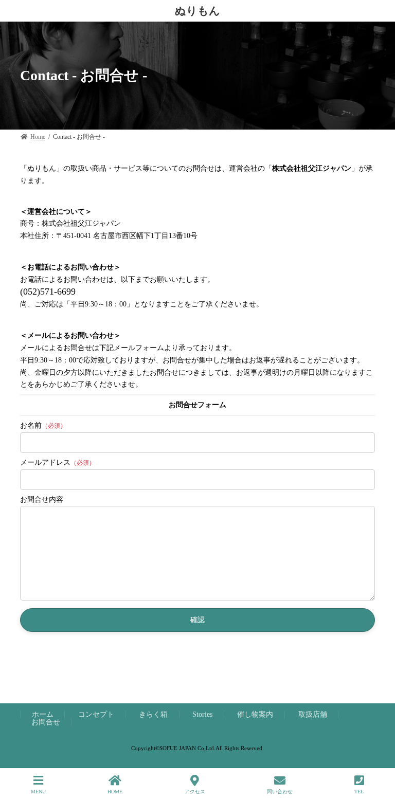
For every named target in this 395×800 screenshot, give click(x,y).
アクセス (195, 791)
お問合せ (45, 722)
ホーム (42, 715)
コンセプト (96, 715)
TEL (359, 791)
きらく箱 (153, 715)
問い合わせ (280, 791)
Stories (202, 715)
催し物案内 (255, 715)
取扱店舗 (312, 715)
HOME (114, 791)
